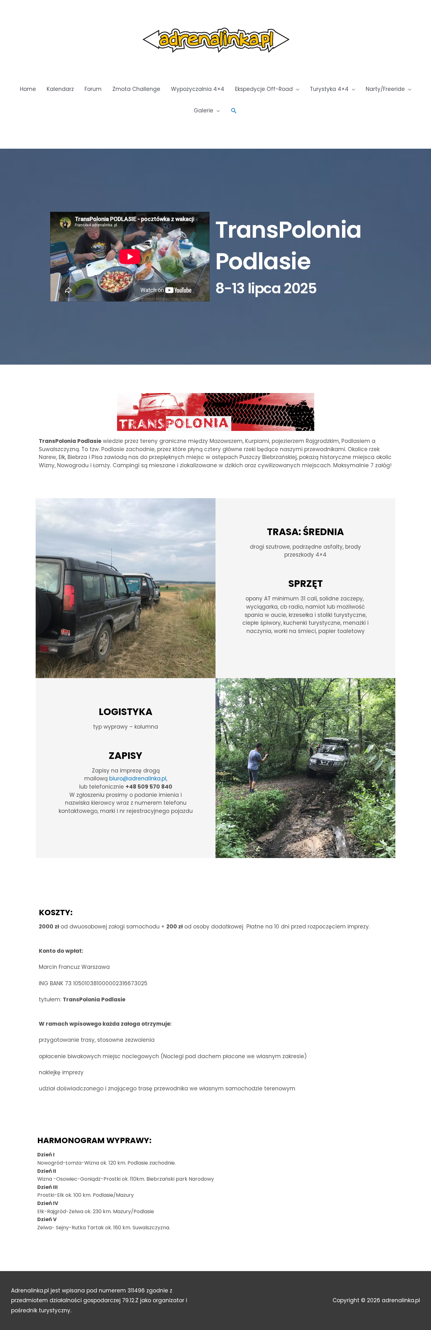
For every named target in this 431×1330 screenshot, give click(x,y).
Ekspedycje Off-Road (264, 89)
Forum (93, 89)
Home (28, 89)
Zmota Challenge (136, 89)
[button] (233, 110)
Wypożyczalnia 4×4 (197, 89)
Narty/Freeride (385, 89)
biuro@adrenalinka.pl (137, 778)
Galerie (203, 110)
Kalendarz (60, 89)
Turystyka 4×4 (329, 89)
